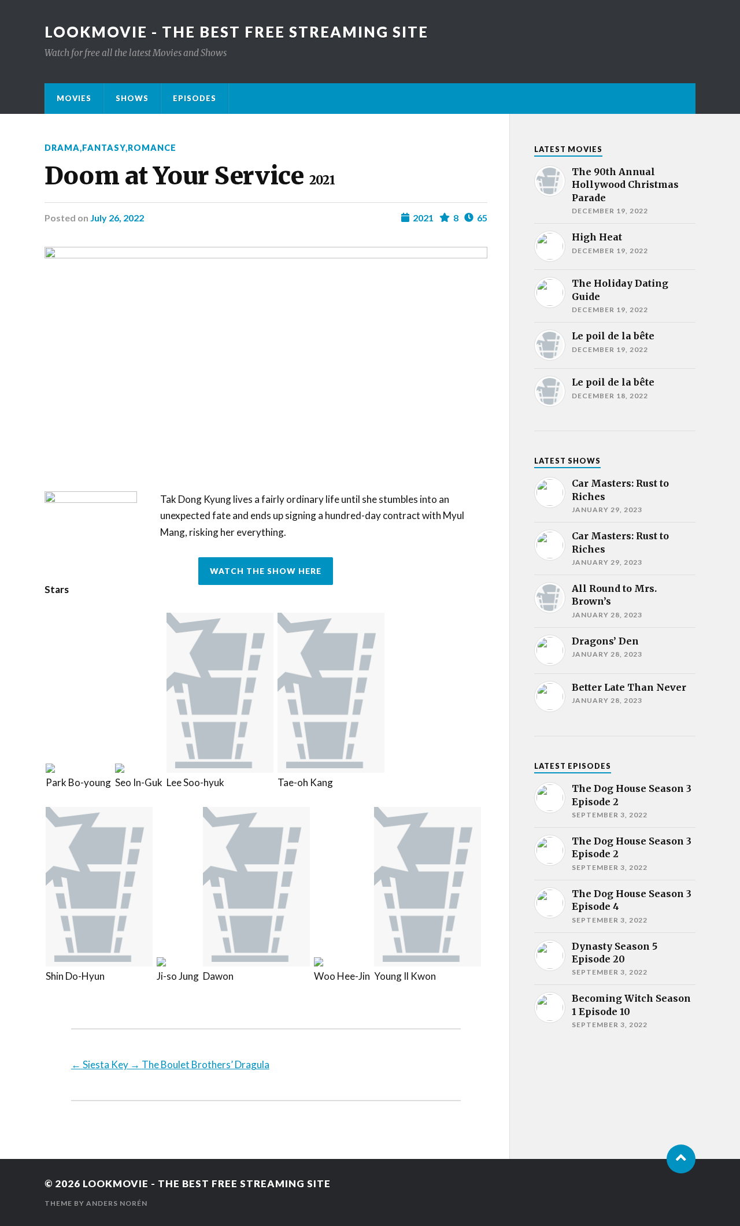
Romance (152, 148)
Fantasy (103, 148)
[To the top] (681, 1158)
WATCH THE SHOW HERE (265, 571)
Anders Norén (116, 1203)
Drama (62, 148)
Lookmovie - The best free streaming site (236, 31)
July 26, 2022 (117, 217)
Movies (74, 98)
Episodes (194, 98)
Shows (132, 98)
